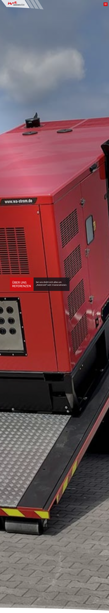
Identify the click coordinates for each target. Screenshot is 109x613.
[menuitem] (106, 4)
